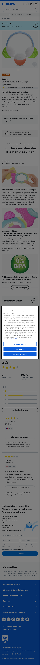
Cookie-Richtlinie (12, 339)
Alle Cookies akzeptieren (19, 354)
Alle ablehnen (19, 349)
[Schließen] (35, 308)
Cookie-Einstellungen (19, 344)
